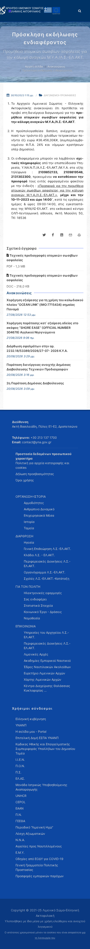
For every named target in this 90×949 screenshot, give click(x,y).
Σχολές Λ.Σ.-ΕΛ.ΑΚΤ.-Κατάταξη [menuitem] (46, 578)
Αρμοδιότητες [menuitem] (34, 503)
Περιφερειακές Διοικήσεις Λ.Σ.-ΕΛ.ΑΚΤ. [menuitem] (47, 563)
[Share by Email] (70, 235)
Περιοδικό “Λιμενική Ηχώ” (34, 827)
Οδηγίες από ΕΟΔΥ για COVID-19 (39, 859)
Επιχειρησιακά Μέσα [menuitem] (39, 515)
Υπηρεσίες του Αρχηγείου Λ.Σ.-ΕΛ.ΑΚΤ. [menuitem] (46, 635)
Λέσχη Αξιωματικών (30, 833)
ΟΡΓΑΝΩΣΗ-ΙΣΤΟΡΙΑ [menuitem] (31, 496)
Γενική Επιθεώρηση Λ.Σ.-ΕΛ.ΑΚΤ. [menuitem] (47, 549)
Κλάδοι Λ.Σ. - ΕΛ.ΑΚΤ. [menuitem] (39, 555)
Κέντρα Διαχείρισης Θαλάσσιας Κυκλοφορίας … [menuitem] (47, 688)
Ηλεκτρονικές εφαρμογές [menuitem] (43, 593)
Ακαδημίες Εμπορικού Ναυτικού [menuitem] (47, 660)
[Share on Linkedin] (61, 235)
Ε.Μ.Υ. (20, 852)
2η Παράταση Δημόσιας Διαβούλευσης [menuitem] (35, 383)
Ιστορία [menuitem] (29, 522)
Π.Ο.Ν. (20, 766)
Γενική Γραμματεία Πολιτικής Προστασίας (37, 867)
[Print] (79, 235)
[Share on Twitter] (44, 235)
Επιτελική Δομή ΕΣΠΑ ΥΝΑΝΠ (37, 738)
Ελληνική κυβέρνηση (31, 719)
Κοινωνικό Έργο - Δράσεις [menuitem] (43, 612)
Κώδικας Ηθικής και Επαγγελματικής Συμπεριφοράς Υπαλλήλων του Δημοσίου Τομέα (45, 748)
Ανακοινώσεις (56, 66)
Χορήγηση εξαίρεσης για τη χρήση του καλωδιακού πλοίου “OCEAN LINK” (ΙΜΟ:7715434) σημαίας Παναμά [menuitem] (45, 304)
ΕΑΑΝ (20, 808)
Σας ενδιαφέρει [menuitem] (35, 599)
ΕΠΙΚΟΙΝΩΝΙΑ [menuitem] (26, 626)
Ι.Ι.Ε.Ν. (20, 759)
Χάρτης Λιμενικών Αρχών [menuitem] (42, 679)
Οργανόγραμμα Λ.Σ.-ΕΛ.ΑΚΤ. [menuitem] (44, 572)
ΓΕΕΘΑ (20, 821)
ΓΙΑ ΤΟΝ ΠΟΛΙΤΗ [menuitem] (28, 586)
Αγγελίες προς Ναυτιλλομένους (39, 846)
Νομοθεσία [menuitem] (32, 618)
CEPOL (21, 802)
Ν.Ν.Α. (20, 840)
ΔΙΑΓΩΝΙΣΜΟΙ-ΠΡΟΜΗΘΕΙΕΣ (60, 95)
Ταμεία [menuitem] (29, 528)
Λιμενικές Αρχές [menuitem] (36, 654)
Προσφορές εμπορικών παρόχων (40, 876)
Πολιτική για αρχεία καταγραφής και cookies (42, 465)
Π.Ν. (19, 814)
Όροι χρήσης (25, 480)
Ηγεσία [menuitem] (29, 542)
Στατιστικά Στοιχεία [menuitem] (38, 605)
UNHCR (21, 796)
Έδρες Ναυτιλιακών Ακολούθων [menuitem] (47, 667)
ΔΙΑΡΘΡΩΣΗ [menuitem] (24, 536)
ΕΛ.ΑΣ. (20, 778)
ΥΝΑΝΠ (21, 725)
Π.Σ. (18, 772)
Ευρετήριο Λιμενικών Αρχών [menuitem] (44, 673)
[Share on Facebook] (52, 235)
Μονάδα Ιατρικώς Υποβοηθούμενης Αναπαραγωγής (41, 787)
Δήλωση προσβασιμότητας (35, 474)
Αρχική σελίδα (34, 66)
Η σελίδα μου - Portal (31, 731)
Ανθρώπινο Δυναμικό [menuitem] (39, 509)
